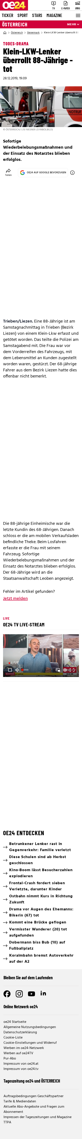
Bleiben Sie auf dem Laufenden (28, 977)
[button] (10, 669)
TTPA (7, 1122)
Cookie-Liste (13, 1037)
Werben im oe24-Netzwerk (23, 1048)
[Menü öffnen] (77, 15)
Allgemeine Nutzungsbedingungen (29, 1027)
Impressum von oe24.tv (20, 1069)
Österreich (15, 24)
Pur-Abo (9, 1058)
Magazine (54, 15)
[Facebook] (6, 993)
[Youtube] (31, 993)
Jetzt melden (15, 599)
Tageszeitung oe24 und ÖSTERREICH (31, 1080)
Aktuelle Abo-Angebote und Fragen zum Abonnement (33, 1109)
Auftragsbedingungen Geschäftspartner (33, 1096)
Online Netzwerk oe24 (20, 1006)
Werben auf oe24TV (18, 1053)
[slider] (25, 670)
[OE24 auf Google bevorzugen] (72, 172)
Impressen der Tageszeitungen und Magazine (37, 1117)
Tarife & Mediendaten (19, 1101)
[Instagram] (19, 993)
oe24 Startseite (14, 1022)
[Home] (5, 32)
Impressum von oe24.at (20, 1064)
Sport (22, 15)
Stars (37, 15)
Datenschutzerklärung (20, 1032)
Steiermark (33, 32)
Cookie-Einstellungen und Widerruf (30, 1043)
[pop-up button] (64, 669)
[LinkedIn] (43, 993)
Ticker (7, 15)
